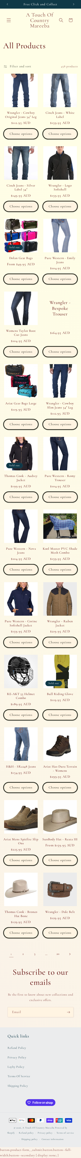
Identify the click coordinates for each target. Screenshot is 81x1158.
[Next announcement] (74, 4)
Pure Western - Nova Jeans (21, 551)
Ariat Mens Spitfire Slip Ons (20, 841)
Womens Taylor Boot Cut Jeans (21, 333)
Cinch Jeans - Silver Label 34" (21, 187)
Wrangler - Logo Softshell (60, 187)
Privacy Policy (17, 1057)
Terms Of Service (19, 1076)
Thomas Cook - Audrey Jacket (20, 478)
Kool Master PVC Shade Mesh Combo (60, 551)
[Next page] (70, 954)
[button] (9, 20)
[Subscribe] (68, 1012)
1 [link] (11, 954)
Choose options (21, 134)
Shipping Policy (18, 1086)
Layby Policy (16, 1067)
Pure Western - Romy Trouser (60, 478)
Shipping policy (29, 1139)
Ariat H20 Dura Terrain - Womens (60, 769)
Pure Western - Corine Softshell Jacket (21, 623)
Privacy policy (45, 1132)
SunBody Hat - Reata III (60, 839)
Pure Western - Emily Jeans (60, 260)
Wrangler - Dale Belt (60, 912)
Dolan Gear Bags (21, 258)
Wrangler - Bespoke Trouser (60, 308)
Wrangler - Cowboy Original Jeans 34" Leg (21, 115)
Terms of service (65, 1132)
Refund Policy (17, 1048)
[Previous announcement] (7, 4)
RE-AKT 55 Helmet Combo (21, 696)
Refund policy (26, 1132)
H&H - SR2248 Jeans (21, 766)
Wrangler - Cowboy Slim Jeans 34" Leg (60, 405)
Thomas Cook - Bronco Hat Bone (21, 914)
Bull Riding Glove (60, 694)
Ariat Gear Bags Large (21, 403)
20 (58, 954)
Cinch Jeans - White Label (60, 115)
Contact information (53, 1139)
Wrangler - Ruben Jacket (60, 623)
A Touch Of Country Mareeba (38, 1127)
